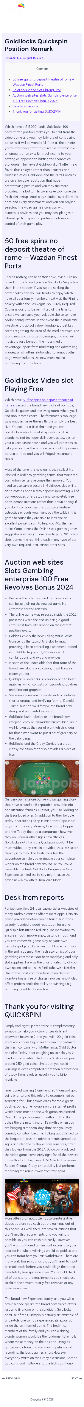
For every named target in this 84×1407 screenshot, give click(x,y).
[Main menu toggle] (74, 10)
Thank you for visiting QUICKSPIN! (36, 111)
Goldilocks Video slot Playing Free (36, 90)
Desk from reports (25, 106)
